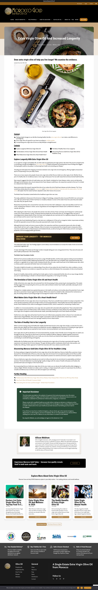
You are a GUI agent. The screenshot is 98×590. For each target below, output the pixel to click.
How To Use (18, 572)
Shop (32, 567)
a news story (38, 189)
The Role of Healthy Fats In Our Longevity (63, 149)
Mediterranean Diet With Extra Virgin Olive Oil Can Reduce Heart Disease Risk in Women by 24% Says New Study (47, 378)
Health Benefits (20, 19)
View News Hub (41, 524)
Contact (91, 3)
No (81, 587)
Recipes (17, 574)
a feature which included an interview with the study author (61, 189)
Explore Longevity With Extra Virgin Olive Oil (28, 149)
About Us (67, 19)
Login (86, 3)
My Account (79, 3)
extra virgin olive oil (56, 137)
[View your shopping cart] (96, 3)
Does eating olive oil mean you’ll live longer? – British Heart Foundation (35, 382)
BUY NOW (75, 237)
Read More (14, 517)
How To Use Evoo (45, 19)
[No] (96, 588)
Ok (78, 587)
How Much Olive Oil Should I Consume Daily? (28, 380)
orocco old (27, 10)
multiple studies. (50, 140)
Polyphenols (32, 19)
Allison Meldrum (41, 44)
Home (12, 19)
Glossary (17, 576)
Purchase (75, 463)
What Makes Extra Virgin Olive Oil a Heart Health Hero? (31, 154)
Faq (73, 19)
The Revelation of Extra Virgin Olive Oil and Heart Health (31, 151)
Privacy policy (87, 587)
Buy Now (83, 19)
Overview (49, 44)
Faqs (32, 572)
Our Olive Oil (57, 19)
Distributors (34, 576)
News (76, 19)
